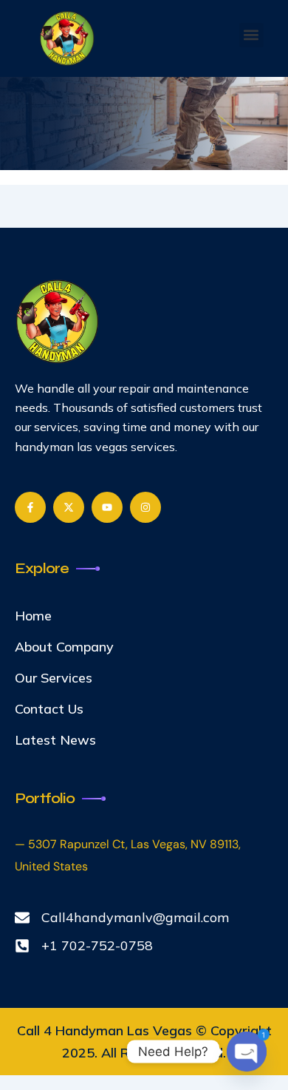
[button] (251, 35)
